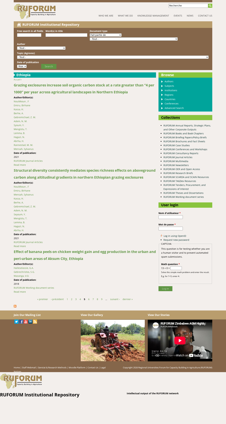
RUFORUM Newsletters (176, 165)
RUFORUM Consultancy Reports (180, 153)
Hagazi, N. (19, 137)
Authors (169, 81)
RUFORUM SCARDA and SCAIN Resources (186, 177)
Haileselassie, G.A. (24, 268)
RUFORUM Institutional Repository (50, 24)
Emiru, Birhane (22, 105)
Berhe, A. (19, 113)
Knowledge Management (153, 15)
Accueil (17, 79)
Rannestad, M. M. (23, 145)
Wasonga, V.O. (21, 275)
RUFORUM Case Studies (176, 145)
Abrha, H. (19, 141)
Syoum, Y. (19, 125)
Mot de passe (167, 224)
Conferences (172, 103)
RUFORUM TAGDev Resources (179, 181)
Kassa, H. (19, 109)
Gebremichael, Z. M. (25, 117)
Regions (169, 94)
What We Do (125, 15)
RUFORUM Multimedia (175, 161)
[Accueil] (45, 11)
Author (21, 44)
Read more (20, 164)
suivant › (115, 299)
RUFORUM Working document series (34, 287)
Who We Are (106, 15)
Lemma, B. (19, 133)
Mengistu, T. (20, 129)
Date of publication (28, 62)
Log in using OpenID (175, 235)
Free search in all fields (30, 31)
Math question (170, 264)
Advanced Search (174, 108)
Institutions (171, 90)
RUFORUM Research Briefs (178, 173)
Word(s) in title (54, 31)
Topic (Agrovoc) (26, 53)
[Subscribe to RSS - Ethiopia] (16, 306)
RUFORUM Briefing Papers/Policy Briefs (185, 137)
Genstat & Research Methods (52, 367)
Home (17, 367)
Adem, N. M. (20, 121)
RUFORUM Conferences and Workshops (185, 149)
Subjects (169, 85)
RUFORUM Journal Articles (28, 160)
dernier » (128, 299)
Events (178, 15)
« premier (42, 299)
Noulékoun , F (21, 101)
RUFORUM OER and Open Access (181, 169)
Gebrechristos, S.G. (24, 271)
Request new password (176, 239)
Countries (170, 99)
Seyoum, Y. (20, 214)
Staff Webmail (29, 367)
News (190, 15)
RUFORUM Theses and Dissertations (183, 192)
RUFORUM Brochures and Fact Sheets (184, 141)
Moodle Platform (77, 367)
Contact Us (205, 15)
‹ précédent (57, 299)
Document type (98, 31)
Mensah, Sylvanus (24, 149)
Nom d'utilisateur (169, 213)
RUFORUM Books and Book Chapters (183, 133)
